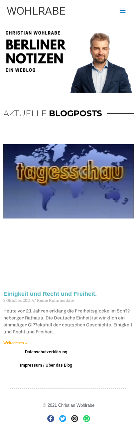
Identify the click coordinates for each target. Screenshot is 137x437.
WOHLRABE (36, 10)
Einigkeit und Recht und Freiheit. (50, 294)
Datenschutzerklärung (46, 351)
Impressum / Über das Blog (46, 365)
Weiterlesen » (15, 343)
